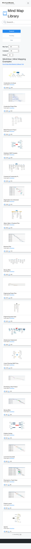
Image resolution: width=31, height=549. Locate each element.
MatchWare (12, 84)
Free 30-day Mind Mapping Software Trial (13, 64)
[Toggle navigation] (28, 3)
